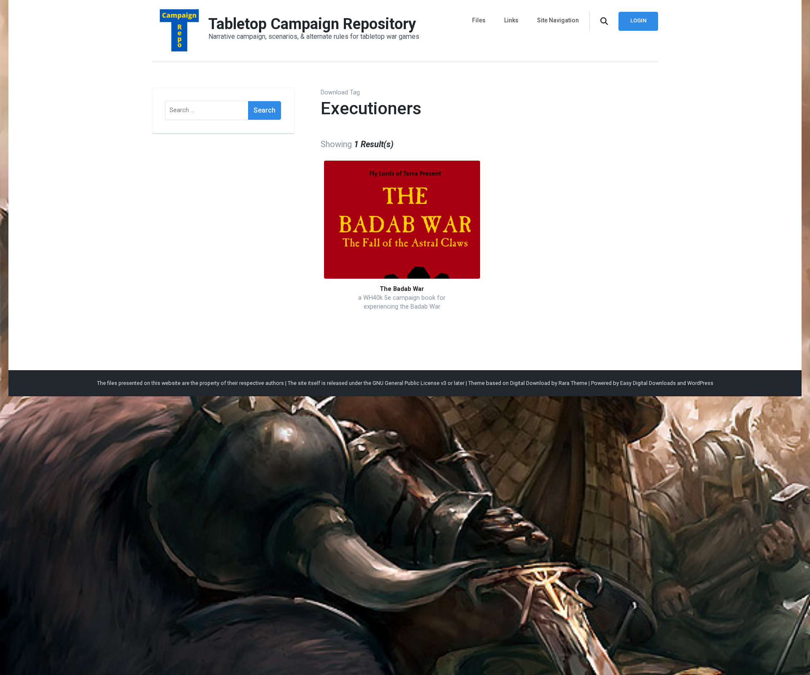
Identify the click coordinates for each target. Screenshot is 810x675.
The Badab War (402, 289)
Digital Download (530, 383)
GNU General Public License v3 (409, 383)
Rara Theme (573, 383)
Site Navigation (558, 20)
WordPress (700, 383)
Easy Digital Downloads (648, 383)
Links (511, 20)
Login (638, 20)
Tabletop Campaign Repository (312, 24)
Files (479, 20)
